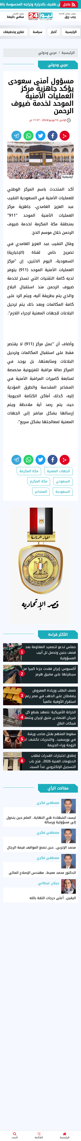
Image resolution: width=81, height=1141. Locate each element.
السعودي (63, 481)
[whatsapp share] (28, 136)
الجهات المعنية (58, 471)
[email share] (16, 136)
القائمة (39, 1137)
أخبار (53, 32)
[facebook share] (53, 136)
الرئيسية (64, 1137)
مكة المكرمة (28, 471)
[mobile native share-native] (65, 136)
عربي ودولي (47, 53)
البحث (15, 1137)
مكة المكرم (38, 481)
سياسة (37, 32)
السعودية (62, 491)
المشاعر (41, 491)
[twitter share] (40, 136)
